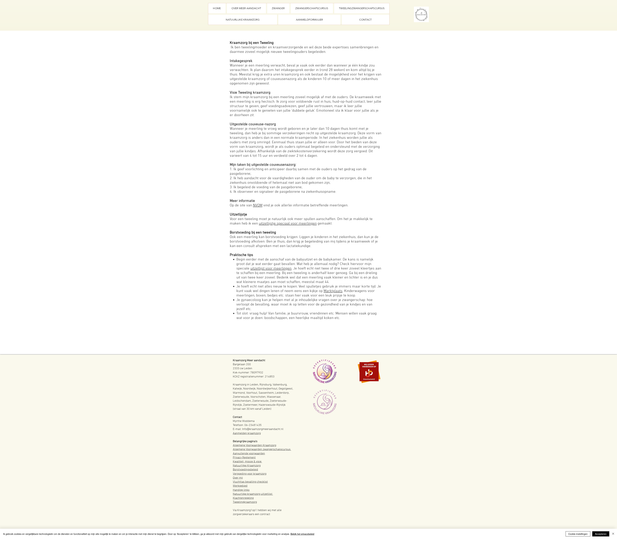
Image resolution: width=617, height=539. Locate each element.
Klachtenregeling (243, 498)
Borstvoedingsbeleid (245, 469)
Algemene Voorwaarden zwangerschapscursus (262, 449)
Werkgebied (240, 486)
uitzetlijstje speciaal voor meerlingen (288, 223)
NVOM (257, 205)
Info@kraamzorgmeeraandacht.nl (262, 429)
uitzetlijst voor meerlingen (270, 268)
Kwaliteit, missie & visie (247, 461)
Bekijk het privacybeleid (302, 533)
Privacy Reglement (244, 457)
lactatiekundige (298, 246)
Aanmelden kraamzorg (247, 433)
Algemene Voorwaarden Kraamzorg (254, 445)
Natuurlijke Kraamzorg (247, 465)
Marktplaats (333, 291)
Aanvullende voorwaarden (249, 453)
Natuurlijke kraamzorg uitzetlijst (253, 494)
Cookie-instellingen (578, 533)
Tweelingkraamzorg (245, 502)
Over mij (238, 478)
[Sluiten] (613, 533)
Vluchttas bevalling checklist (250, 482)
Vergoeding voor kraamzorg (249, 474)
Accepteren (601, 533)
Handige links (241, 490)
